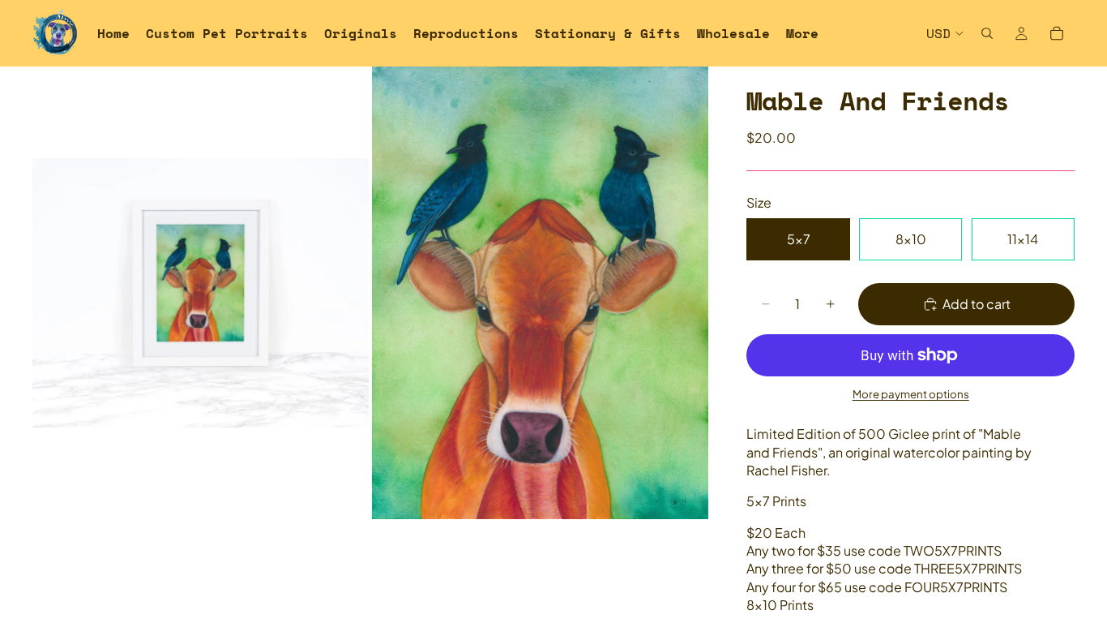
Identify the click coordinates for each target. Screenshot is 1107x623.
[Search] (987, 33)
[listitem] (802, 33)
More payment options (911, 394)
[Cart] (1057, 33)
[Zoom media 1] (200, 292)
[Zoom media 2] (540, 292)
